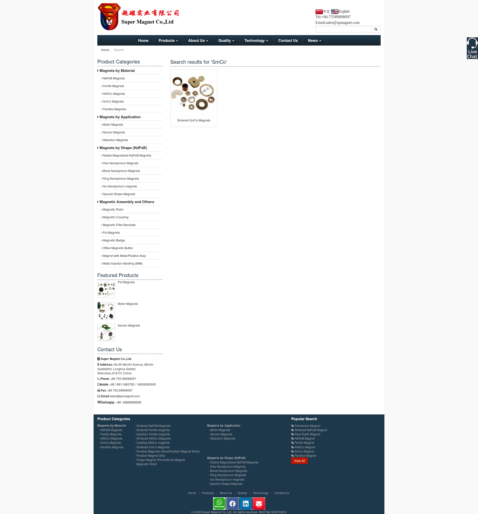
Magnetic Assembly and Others (126, 201)
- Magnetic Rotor (146, 464)
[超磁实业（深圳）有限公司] (142, 16)
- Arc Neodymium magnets (226, 479)
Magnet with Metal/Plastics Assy (124, 255)
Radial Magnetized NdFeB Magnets (126, 155)
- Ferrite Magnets (110, 434)
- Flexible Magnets (111, 447)
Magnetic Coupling (115, 217)
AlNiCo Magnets (113, 93)
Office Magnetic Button (117, 248)
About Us (197, 40)
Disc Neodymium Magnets (120, 163)
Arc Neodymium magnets (119, 186)
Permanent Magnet (307, 425)
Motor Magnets (112, 124)
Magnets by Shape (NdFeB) (123, 147)
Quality (225, 40)
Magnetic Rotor (112, 209)
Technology (255, 40)
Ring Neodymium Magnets (120, 178)
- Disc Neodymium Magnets (227, 466)
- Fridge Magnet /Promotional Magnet (160, 459)
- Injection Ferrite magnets (152, 434)
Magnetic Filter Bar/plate (119, 225)
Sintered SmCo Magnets (193, 120)
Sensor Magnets (113, 132)
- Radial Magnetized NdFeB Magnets (233, 462)
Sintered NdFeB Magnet (310, 430)
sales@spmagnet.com (342, 22)
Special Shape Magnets (118, 194)
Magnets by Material (117, 70)
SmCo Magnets (113, 101)
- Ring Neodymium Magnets (227, 475)
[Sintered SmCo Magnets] (194, 93)
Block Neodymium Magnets (121, 171)
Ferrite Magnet (304, 442)
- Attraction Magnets (221, 438)
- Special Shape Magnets (225, 483)
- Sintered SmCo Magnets (152, 447)
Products (167, 40)
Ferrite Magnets (113, 86)
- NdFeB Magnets (110, 430)
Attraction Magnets (115, 140)
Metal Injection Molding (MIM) (122, 263)
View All (299, 460)
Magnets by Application (120, 116)
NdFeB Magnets (113, 78)
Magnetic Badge (113, 240)
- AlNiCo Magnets (110, 438)
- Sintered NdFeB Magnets (153, 425)
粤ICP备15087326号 (273, 512)
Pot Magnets (111, 232)
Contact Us (288, 40)
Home (143, 40)
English (344, 11)
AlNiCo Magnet (304, 447)
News (313, 40)
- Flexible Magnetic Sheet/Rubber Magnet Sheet (167, 451)
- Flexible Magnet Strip (150, 455)
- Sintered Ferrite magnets (152, 430)
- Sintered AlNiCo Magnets (153, 438)
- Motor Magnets (219, 430)
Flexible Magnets (114, 109)
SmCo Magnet (304, 451)
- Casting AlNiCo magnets (152, 442)
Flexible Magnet (305, 455)
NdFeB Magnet (304, 438)
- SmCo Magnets (110, 442)
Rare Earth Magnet (307, 434)
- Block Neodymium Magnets (227, 470)
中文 (326, 11)
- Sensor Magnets (220, 434)
